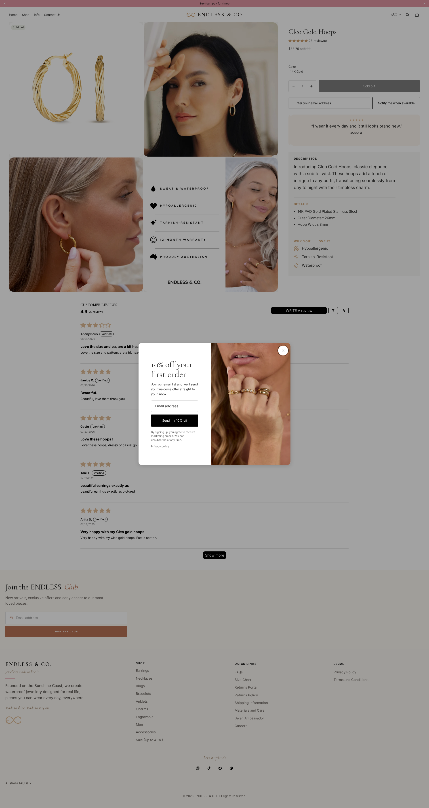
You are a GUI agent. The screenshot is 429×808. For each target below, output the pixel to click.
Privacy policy (160, 446)
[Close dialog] (283, 350)
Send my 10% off (174, 420)
